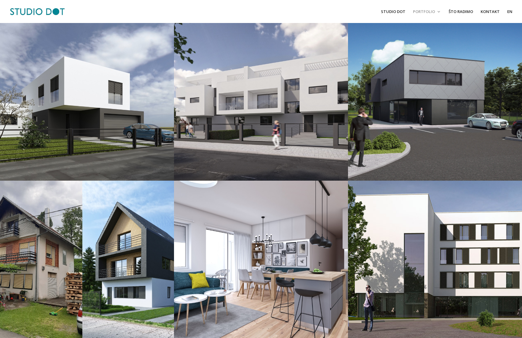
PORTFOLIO (424, 11)
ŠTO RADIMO (461, 11)
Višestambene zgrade (261, 101)
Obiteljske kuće (87, 101)
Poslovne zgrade (435, 101)
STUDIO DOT (393, 11)
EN (509, 11)
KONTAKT (490, 11)
